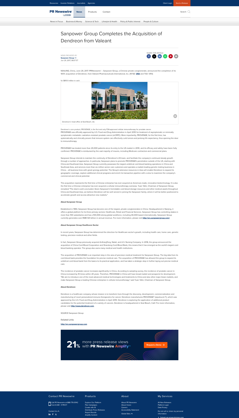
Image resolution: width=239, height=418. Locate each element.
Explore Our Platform (93, 402)
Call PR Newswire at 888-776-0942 (64, 402)
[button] (119, 100)
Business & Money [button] (74, 21)
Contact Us (53, 411)
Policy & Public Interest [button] (130, 21)
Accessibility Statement (130, 410)
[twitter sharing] (154, 56)
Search (183, 11)
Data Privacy (162, 407)
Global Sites (126, 413)
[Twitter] (55, 414)
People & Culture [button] (151, 21)
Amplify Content (91, 415)
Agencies (91, 3)
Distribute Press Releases (95, 410)
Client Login (167, 3)
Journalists (81, 3)
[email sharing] (176, 56)
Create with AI (90, 407)
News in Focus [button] (56, 21)
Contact (106, 11)
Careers (124, 407)
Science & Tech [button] (92, 21)
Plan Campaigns (91, 405)
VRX (138, 73)
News (79, 11)
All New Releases (164, 402)
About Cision (126, 405)
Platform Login (163, 405)
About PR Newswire (129, 402)
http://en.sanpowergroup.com (74, 324)
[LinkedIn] (50, 414)
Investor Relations (67, 3)
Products (92, 11)
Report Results (90, 412)
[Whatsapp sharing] (165, 56)
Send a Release (182, 3)
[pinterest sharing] (171, 56)
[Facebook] (53, 414)
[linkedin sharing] (160, 56)
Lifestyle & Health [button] (109, 21)
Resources (54, 3)
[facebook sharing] (149, 56)
